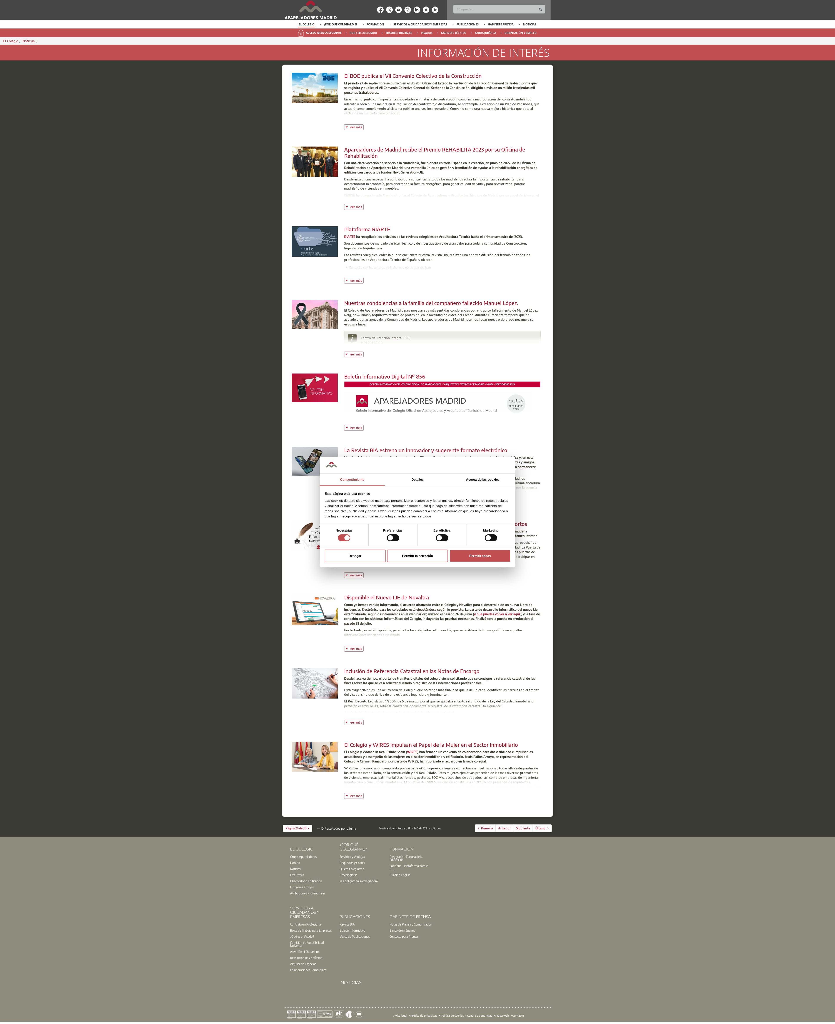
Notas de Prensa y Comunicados (410, 924)
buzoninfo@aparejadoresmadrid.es (392, 347)
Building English (400, 875)
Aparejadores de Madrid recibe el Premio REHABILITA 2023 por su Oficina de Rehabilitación (434, 152)
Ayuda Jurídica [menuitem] (485, 33)
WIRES (412, 752)
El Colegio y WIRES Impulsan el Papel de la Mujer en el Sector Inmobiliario (431, 744)
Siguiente (523, 828)
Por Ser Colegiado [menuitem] (363, 33)
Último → (542, 828)
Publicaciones (467, 24)
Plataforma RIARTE (367, 229)
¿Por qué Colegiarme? (340, 24)
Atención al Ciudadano (305, 952)
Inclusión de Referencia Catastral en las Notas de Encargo (411, 671)
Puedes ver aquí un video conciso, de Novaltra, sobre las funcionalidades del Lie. (404, 642)
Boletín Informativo (352, 930)
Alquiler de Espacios (303, 964)
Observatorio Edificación (306, 881)
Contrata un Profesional (305, 924)
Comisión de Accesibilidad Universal (307, 944)
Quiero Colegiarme (352, 869)
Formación (375, 24)
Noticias (529, 24)
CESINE (349, 195)
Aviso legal (400, 1015)
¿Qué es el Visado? (302, 936)
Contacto (518, 1015)
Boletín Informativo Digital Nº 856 (384, 376)
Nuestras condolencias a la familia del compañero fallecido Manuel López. (431, 303)
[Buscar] (540, 10)
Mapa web (502, 1015)
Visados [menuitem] (427, 33)
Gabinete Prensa (501, 24)
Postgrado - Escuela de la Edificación (406, 858)
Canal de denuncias (479, 1015)
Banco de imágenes (402, 930)
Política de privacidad (424, 1015)
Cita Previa (297, 875)
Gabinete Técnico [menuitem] (453, 33)
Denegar (355, 556)
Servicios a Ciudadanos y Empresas (420, 24)
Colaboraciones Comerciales (308, 970)
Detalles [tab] (417, 479)
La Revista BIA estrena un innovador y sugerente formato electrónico (425, 450)
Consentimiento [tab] (352, 479)
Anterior (504, 828)
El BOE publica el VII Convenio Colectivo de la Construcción (413, 75)
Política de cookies (452, 1015)
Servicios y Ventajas (352, 857)
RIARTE (349, 236)
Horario (295, 863)
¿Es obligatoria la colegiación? (359, 881)
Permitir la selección (417, 556)
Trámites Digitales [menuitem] (399, 33)
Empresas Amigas (302, 887)
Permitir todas (480, 556)
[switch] (393, 537)
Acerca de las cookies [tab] (482, 479)
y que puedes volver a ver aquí (497, 614)
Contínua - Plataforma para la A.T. (408, 867)
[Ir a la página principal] (310, 10)
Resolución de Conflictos (306, 958)
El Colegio (306, 24)
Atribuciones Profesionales (307, 893)
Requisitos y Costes (352, 863)
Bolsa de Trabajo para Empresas (311, 930)
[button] (297, 828)
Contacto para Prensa (403, 936)
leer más (356, 126)
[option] (306, 24)
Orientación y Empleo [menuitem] (520, 33)
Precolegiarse (348, 875)
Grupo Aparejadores (303, 857)
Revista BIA (347, 924)
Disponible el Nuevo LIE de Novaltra (386, 597)
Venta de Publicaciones (355, 936)
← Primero (485, 828)
